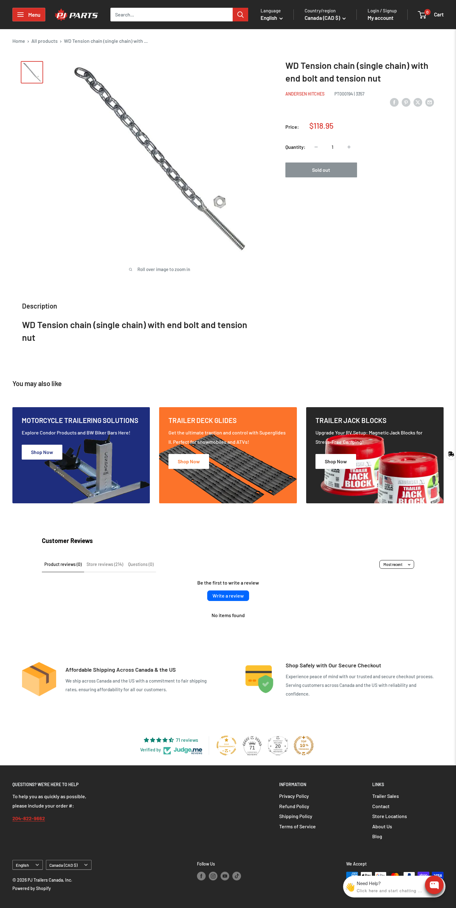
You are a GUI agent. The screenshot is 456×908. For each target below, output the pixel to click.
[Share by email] (429, 102)
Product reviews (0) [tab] (63, 564)
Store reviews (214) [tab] (105, 564)
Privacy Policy (294, 796)
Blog (377, 836)
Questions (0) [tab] (141, 564)
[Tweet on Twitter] (418, 102)
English (22, 865)
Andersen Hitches (304, 93)
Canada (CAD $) (63, 865)
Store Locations (389, 816)
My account (380, 18)
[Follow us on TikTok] (236, 876)
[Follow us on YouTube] (225, 876)
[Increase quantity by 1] (348, 147)
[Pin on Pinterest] (406, 102)
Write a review (228, 596)
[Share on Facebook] (394, 102)
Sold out (321, 170)
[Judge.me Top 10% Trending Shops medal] (304, 745)
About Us (382, 826)
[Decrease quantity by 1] (316, 147)
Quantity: (295, 147)
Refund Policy (294, 806)
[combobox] (171, 14)
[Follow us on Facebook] (201, 876)
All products (44, 41)
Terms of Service (297, 826)
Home (18, 41)
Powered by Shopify (31, 888)
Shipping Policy (295, 816)
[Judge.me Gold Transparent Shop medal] (226, 745)
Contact (381, 806)
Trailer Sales (385, 796)
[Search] (240, 14)
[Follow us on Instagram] (213, 876)
